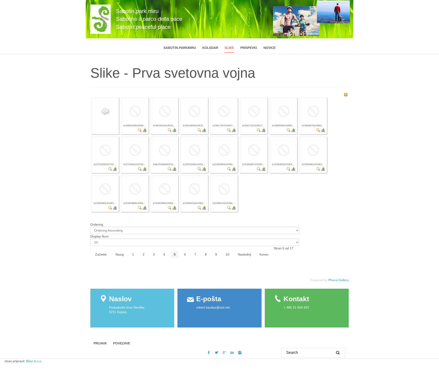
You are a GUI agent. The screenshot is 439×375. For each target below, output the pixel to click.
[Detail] (140, 130)
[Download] (144, 130)
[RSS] (346, 94)
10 (227, 254)
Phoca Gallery (338, 280)
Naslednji (244, 254)
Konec (264, 254)
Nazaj (119, 254)
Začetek (101, 254)
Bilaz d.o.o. (34, 361)
